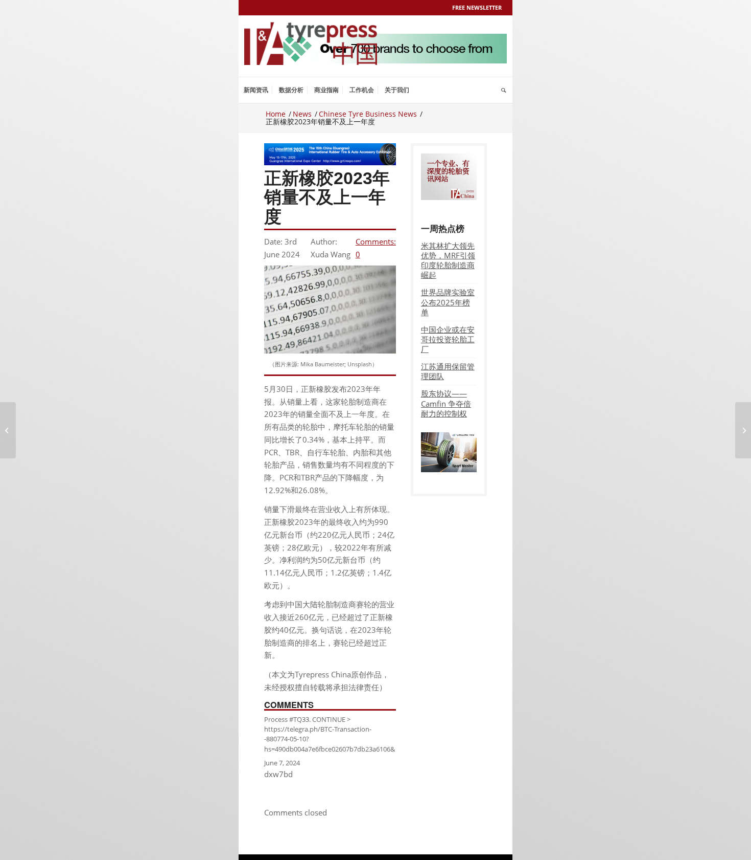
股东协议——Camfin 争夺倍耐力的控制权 (446, 403)
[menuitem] (256, 90)
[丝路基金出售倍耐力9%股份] (8, 430)
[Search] (503, 90)
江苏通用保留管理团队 (448, 371)
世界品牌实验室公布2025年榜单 (448, 302)
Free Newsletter (477, 7)
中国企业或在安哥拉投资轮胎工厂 (448, 339)
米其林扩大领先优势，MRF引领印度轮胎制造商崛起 (448, 260)
